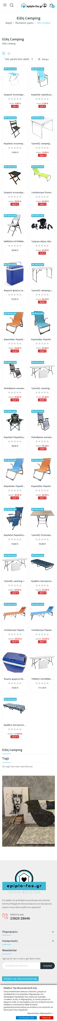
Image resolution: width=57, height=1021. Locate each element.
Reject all (46, 1017)
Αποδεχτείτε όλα (26, 1017)
